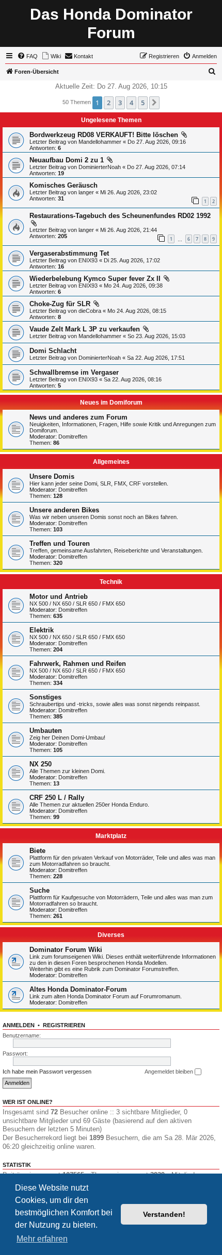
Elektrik (41, 630)
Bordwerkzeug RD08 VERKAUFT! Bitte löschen (103, 135)
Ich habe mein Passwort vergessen (47, 1071)
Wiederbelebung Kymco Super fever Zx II (95, 278)
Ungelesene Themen (111, 120)
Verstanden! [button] (164, 1214)
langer (86, 192)
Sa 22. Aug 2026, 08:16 (133, 379)
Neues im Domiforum (111, 402)
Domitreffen (72, 436)
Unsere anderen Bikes (64, 510)
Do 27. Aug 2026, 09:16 (157, 142)
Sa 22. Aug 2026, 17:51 (156, 358)
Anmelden (19, 1025)
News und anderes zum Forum (78, 417)
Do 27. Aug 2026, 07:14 (156, 167)
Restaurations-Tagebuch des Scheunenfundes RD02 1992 (120, 216)
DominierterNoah (99, 167)
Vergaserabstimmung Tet (69, 253)
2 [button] (108, 102)
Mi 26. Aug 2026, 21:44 (128, 230)
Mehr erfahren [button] (42, 1238)
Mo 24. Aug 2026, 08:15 (136, 311)
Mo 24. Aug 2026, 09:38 (133, 285)
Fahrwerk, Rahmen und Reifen (77, 663)
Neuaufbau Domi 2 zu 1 (66, 160)
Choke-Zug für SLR (59, 304)
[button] (154, 102)
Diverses (111, 935)
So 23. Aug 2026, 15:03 (156, 336)
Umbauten (45, 730)
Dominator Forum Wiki (65, 949)
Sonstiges (45, 697)
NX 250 (40, 764)
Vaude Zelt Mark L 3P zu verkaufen (84, 329)
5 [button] (143, 102)
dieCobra (89, 311)
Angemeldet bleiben (170, 1071)
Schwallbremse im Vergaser (74, 372)
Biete (37, 851)
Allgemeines (111, 461)
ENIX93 (88, 260)
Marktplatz (111, 836)
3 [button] (120, 102)
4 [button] (131, 102)
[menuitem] (27, 56)
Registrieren (64, 1025)
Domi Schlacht (52, 351)
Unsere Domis (51, 476)
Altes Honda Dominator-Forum (78, 989)
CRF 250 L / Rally (56, 797)
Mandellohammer (99, 142)
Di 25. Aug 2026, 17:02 (132, 260)
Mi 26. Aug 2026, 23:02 (128, 192)
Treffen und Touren (59, 543)
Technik (111, 581)
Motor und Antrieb (58, 596)
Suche (39, 890)
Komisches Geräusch (63, 185)
